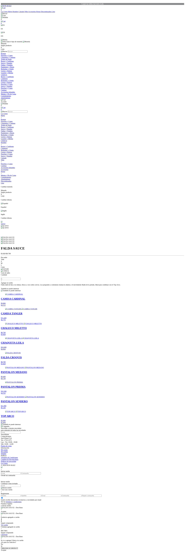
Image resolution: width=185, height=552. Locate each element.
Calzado (22, 12)
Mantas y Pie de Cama (8, 94)
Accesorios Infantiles (8, 92)
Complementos (6, 96)
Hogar (38, 12)
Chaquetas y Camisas (8, 57)
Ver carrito (4, 525)
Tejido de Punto (6, 59)
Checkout (4, 534)
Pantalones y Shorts (7, 67)
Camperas (4, 79)
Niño (26, 12)
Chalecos (4, 75)
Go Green (4, 12)
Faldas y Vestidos (7, 65)
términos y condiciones (14, 502)
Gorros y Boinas (6, 71)
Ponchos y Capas (7, 55)
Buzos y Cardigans (7, 61)
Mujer (10, 12)
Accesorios (32, 12)
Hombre (16, 12)
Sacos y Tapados (6, 63)
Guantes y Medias (7, 73)
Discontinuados (46, 12)
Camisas (4, 90)
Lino (53, 12)
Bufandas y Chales (7, 69)
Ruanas (3, 53)
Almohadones (5, 98)
